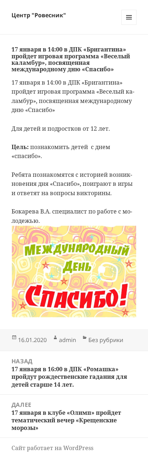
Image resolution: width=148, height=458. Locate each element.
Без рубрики (105, 340)
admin (67, 340)
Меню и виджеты (129, 24)
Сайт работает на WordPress (52, 448)
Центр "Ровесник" (38, 15)
